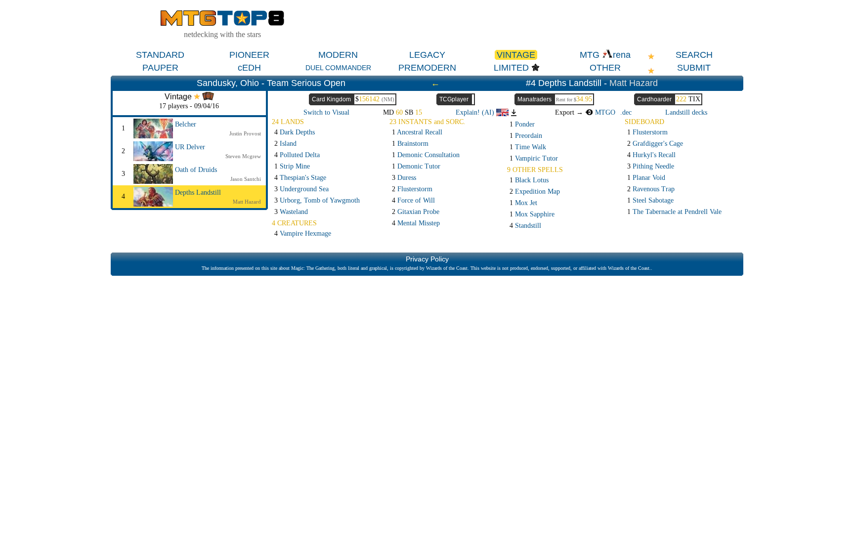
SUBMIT (694, 68)
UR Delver (190, 147)
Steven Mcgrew (243, 156)
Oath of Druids (196, 169)
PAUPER (160, 68)
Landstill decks (686, 112)
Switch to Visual (326, 112)
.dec (626, 112)
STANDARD (160, 55)
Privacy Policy (427, 259)
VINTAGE (516, 55)
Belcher (185, 124)
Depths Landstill (198, 192)
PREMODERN (427, 68)
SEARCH (694, 55)
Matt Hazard (633, 83)
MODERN (338, 55)
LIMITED (511, 68)
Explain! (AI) (476, 112)
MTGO (604, 112)
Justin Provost (245, 133)
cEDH (249, 68)
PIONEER (249, 55)
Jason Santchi (245, 179)
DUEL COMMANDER (338, 68)
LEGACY (427, 55)
